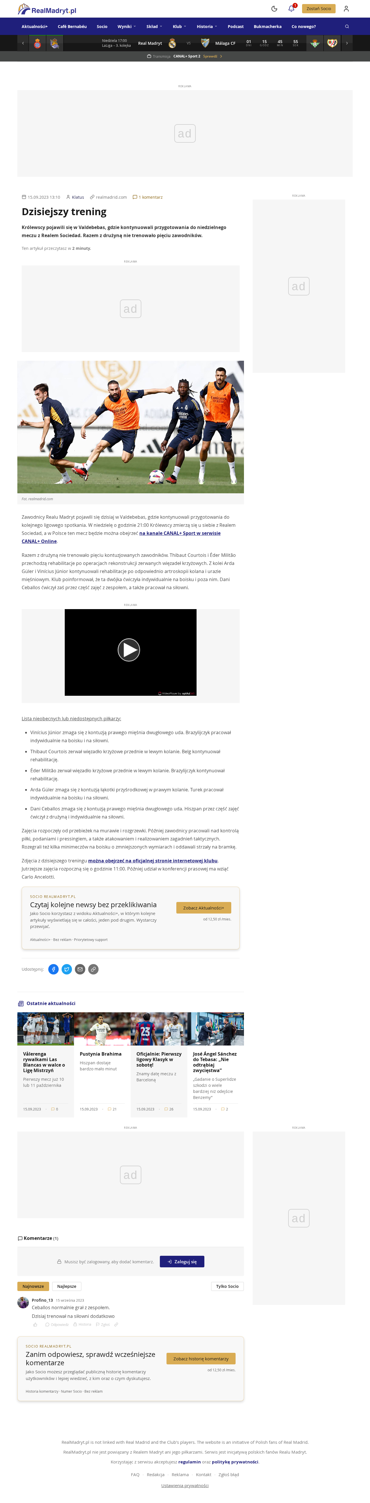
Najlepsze (66, 1286)
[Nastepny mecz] (347, 43)
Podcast (236, 26)
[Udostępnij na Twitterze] (67, 969)
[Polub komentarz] (37, 1324)
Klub (177, 26)
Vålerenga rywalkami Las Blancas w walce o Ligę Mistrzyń (44, 1062)
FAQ (135, 1474)
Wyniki (125, 26)
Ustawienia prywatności (185, 1485)
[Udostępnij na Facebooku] (53, 969)
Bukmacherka (268, 26)
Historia (205, 26)
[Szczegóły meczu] (37, 43)
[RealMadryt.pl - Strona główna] (46, 8)
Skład (152, 26)
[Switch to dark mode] (274, 8)
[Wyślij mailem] (80, 969)
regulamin (189, 1462)
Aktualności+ (35, 26)
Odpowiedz (60, 1324)
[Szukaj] (347, 26)
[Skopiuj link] (93, 969)
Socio (102, 26)
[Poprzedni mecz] (23, 43)
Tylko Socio (227, 1286)
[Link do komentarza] (116, 1324)
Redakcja (155, 1474)
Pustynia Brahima (101, 1054)
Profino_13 (42, 1300)
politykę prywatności (235, 1462)
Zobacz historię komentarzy (201, 1358)
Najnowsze (33, 1286)
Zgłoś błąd (229, 1474)
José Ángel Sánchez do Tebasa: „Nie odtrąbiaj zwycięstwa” (215, 1062)
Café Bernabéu (72, 26)
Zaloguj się (186, 1261)
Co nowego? (304, 26)
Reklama (180, 1474)
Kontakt (203, 1474)
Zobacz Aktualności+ (203, 908)
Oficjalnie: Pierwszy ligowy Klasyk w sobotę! (159, 1059)
